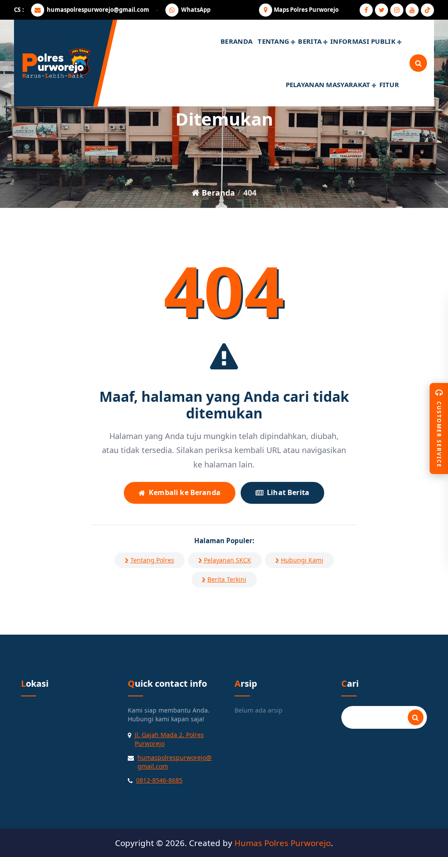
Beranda (217, 192)
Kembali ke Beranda (184, 492)
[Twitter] (381, 10)
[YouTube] (412, 10)
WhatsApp (195, 10)
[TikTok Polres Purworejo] (427, 10)
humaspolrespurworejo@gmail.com (98, 10)
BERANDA (236, 41)
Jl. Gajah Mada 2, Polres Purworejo (169, 739)
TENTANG (273, 41)
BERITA (310, 41)
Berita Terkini (226, 579)
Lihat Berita (288, 492)
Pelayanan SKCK (227, 560)
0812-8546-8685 (159, 780)
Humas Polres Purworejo (282, 842)
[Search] (416, 717)
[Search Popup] (418, 63)
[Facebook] (366, 10)
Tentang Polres (152, 560)
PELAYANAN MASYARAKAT (328, 84)
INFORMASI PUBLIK (363, 41)
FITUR (389, 84)
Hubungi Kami (302, 560)
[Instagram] (396, 10)
